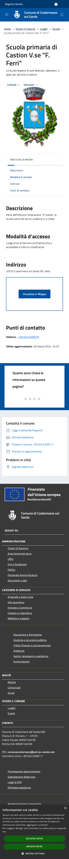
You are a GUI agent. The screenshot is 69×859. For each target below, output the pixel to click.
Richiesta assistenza (19, 788)
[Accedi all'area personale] (56, 4)
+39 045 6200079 (28, 337)
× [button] (65, 808)
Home (7, 29)
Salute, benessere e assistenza (30, 656)
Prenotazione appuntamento (24, 771)
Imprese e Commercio (20, 608)
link (4, 831)
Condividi (12, 85)
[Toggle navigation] (7, 14)
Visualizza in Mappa (34, 294)
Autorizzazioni (21, 661)
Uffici (11, 559)
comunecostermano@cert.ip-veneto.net (31, 752)
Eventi (11, 713)
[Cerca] (62, 15)
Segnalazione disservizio (21, 777)
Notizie (12, 682)
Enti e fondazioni (17, 564)
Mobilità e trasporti (18, 618)
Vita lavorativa (16, 602)
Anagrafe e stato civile (20, 597)
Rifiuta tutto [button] (34, 846)
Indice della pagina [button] (21, 159)
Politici (11, 570)
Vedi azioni (29, 85)
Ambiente (18, 651)
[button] (34, 853)
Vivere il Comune (26, 29)
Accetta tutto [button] (34, 838)
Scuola (56, 29)
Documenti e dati (17, 580)
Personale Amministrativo (22, 575)
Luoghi (44, 29)
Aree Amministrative (19, 554)
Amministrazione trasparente (24, 804)
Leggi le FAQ (15, 782)
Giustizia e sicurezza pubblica (30, 640)
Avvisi (11, 693)
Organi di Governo (18, 548)
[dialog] (34, 832)
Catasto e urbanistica (20, 613)
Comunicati (14, 687)
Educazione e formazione (27, 635)
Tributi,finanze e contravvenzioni (32, 645)
